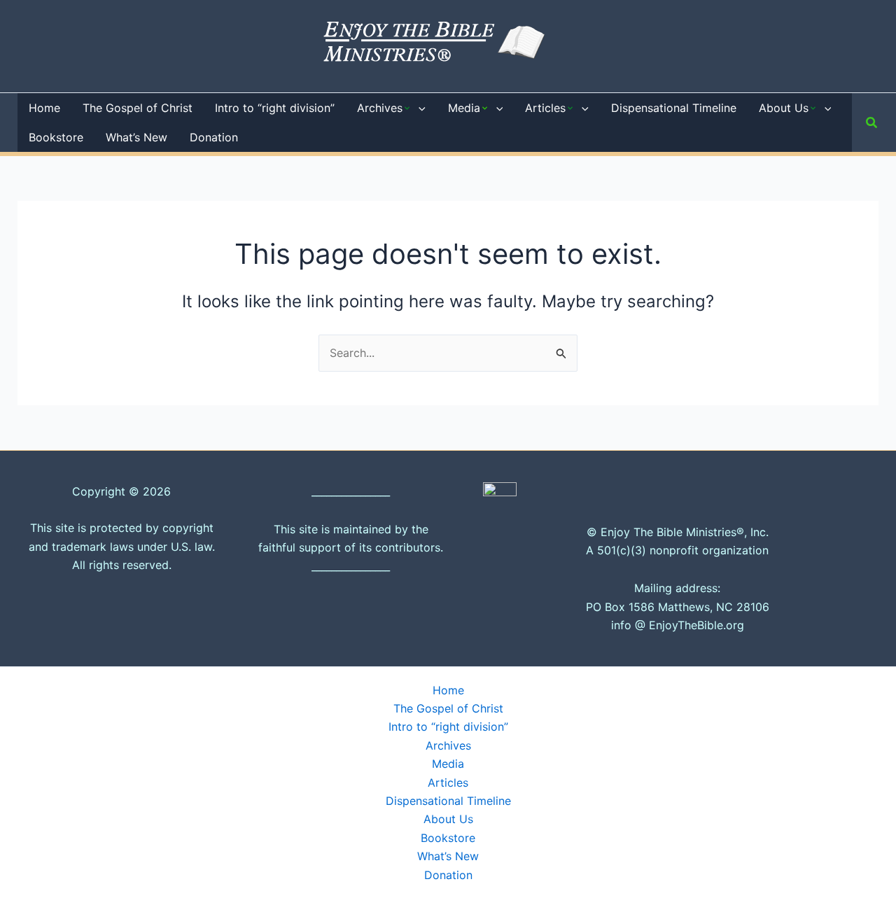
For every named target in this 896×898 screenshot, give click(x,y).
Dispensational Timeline (448, 801)
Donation (448, 875)
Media (448, 764)
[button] (419, 107)
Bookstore (448, 838)
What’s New (448, 856)
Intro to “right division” (448, 727)
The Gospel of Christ (448, 708)
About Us (448, 819)
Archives (448, 745)
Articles (448, 783)
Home (448, 690)
